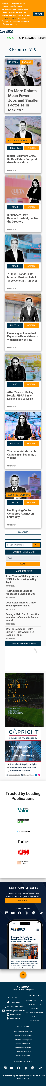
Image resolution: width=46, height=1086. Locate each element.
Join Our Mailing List (24, 552)
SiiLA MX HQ (15, 1018)
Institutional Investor (23, 1031)
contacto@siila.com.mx (15, 1010)
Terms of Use (38, 1076)
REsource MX (22, 49)
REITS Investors (23, 1055)
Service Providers (23, 1051)
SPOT (34, 1016)
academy (34, 1020)
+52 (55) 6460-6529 (15, 1006)
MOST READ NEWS (24, 571)
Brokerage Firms (23, 1043)
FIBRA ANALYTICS (35, 1004)
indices (35, 1008)
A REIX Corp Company (23, 989)
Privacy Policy (11, 18)
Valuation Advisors (23, 1047)
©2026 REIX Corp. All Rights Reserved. (17, 1076)
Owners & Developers (23, 1035)
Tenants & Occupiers (23, 1039)
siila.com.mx (15, 1014)
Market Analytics (35, 1000)
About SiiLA (15, 1002)
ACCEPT (38, 14)
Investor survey (34, 1012)
